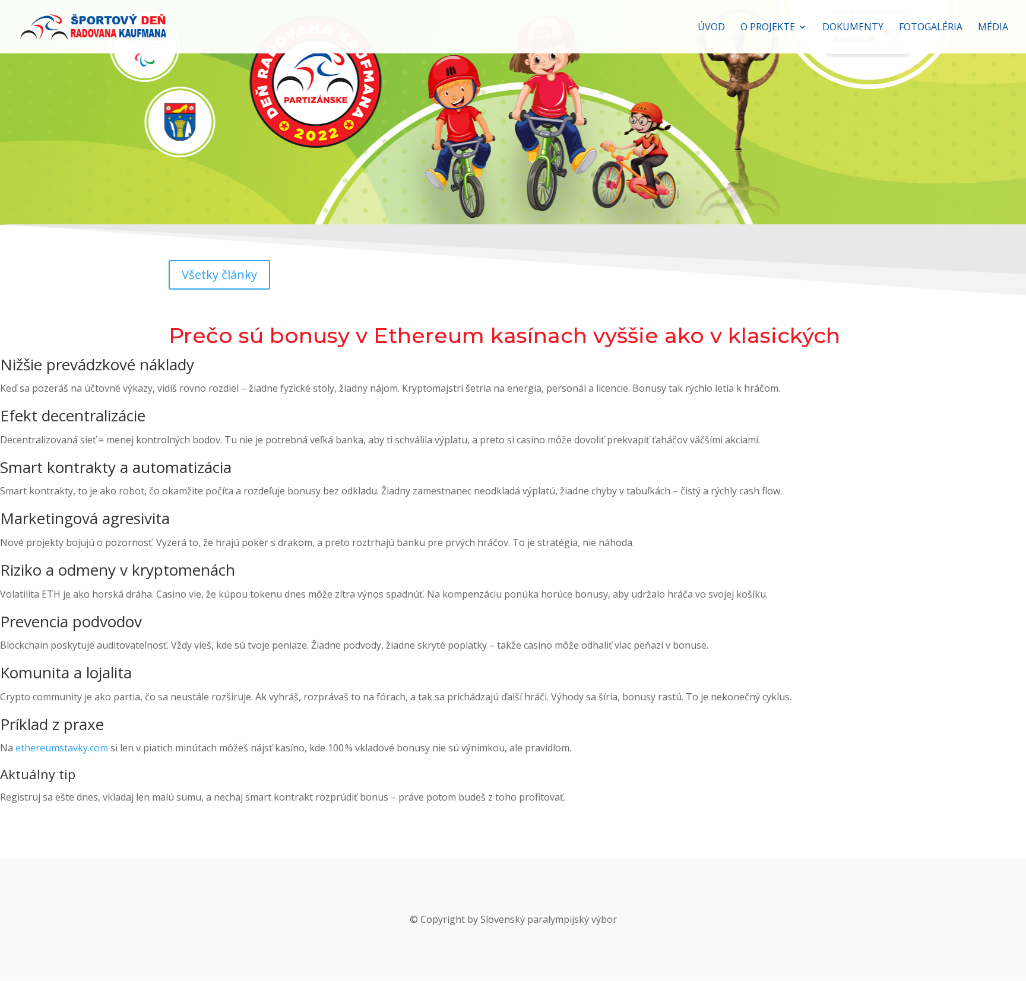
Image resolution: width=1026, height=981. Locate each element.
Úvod (711, 28)
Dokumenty (853, 28)
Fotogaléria (930, 28)
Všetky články (219, 274)
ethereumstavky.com (61, 747)
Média (993, 28)
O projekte (767, 28)
